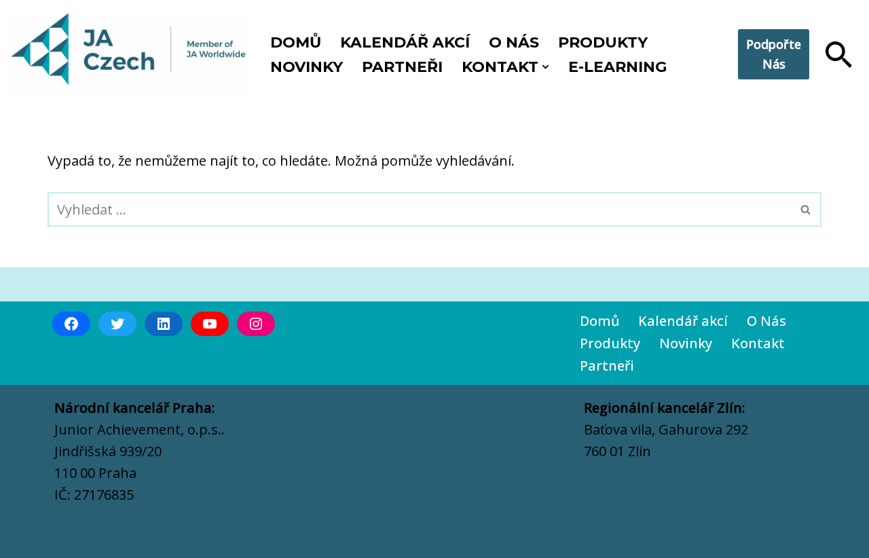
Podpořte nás (773, 54)
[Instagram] (256, 324)
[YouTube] (210, 324)
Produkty (603, 42)
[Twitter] (117, 324)
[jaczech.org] (128, 54)
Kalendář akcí (405, 42)
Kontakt (758, 343)
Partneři (402, 67)
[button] (545, 67)
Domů (295, 42)
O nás (514, 42)
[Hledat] (839, 54)
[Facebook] (71, 324)
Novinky (306, 67)
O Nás (766, 321)
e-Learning (617, 67)
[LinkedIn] (164, 324)
